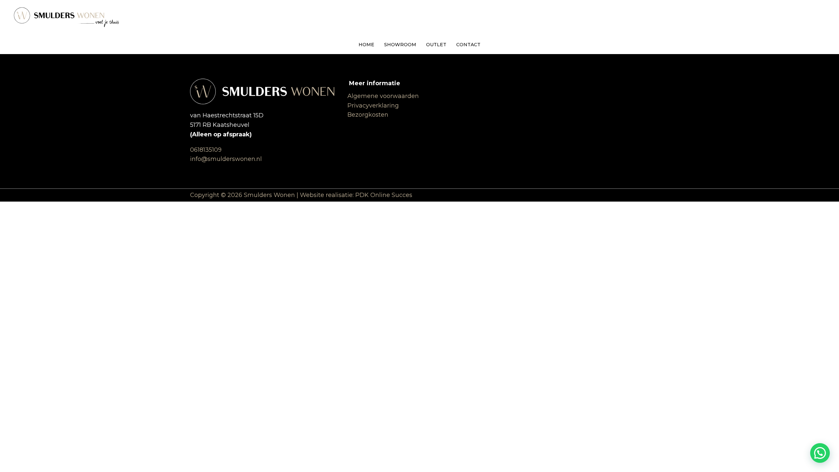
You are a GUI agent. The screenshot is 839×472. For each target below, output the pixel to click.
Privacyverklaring (373, 105)
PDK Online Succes (383, 195)
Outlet (436, 45)
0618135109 (206, 149)
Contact (468, 45)
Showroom (400, 45)
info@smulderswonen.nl (226, 159)
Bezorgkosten (367, 114)
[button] (820, 453)
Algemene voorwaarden (383, 96)
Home (366, 45)
